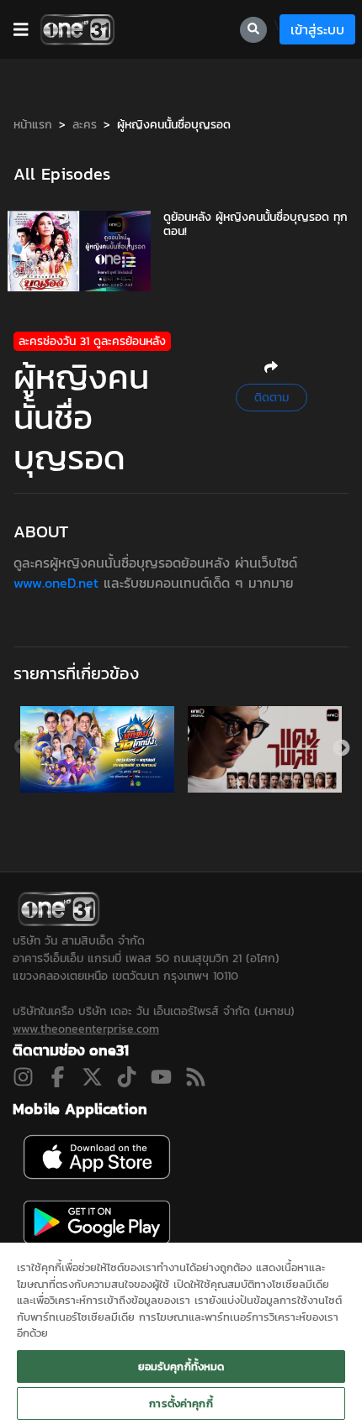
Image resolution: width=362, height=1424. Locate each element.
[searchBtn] (253, 30)
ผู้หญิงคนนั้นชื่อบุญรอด (174, 125)
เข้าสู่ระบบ (317, 29)
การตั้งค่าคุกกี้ (180, 1403)
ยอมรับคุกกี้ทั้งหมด (181, 1366)
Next (340, 747)
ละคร (84, 125)
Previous (21, 747)
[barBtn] (21, 29)
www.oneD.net (58, 583)
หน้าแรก (32, 125)
